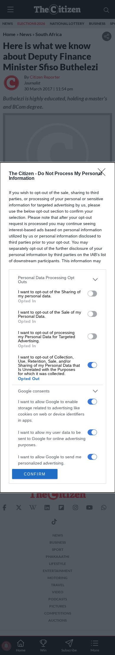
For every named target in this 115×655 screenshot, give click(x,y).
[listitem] (57, 280)
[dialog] (57, 327)
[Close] (103, 174)
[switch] (92, 293)
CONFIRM (35, 474)
